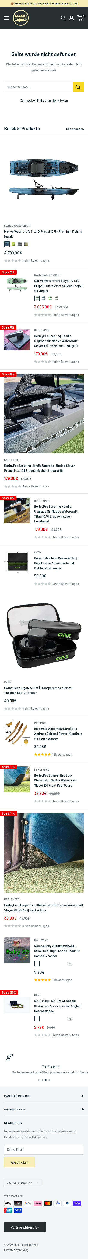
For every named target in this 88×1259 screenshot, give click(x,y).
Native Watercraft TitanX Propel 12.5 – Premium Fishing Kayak (43, 233)
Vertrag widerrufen (25, 1227)
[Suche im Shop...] (78, 87)
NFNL (37, 995)
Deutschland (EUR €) (19, 1182)
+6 (70, 1018)
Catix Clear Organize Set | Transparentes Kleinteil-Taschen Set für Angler (39, 690)
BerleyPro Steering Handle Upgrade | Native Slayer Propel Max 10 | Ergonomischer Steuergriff (39, 468)
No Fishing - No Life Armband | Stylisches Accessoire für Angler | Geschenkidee (57, 1006)
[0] (80, 18)
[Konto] (71, 18)
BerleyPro (41, 330)
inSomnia (40, 723)
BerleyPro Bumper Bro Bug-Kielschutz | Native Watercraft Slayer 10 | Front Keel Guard (55, 780)
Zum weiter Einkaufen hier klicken (44, 100)
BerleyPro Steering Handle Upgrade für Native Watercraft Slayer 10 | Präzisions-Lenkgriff (56, 341)
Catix (37, 552)
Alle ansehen (75, 129)
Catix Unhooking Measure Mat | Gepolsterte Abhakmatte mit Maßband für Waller (55, 563)
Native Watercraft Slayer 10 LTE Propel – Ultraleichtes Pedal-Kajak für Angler (58, 286)
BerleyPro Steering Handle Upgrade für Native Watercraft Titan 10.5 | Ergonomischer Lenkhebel (56, 513)
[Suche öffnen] (63, 18)
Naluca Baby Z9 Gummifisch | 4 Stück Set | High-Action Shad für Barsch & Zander (57, 951)
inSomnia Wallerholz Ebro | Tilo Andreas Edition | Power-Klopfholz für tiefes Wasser (58, 734)
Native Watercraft (17, 225)
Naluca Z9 (41, 940)
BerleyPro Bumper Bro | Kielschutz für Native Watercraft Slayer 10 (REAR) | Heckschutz (43, 907)
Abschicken (19, 1162)
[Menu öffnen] (6, 18)
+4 (70, 963)
